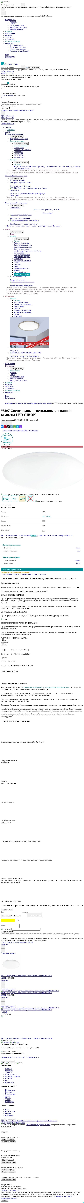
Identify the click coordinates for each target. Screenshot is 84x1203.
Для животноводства (14, 226)
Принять (4, 1200)
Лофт (38, 166)
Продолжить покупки (9, 1141)
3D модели (9, 386)
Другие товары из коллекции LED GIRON (17, 942)
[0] (2, 91)
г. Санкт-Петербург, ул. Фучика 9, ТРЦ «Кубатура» (20, 1057)
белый (78, 548)
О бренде (8, 1069)
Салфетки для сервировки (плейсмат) (28, 251)
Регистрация (10, 398)
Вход (7, 396)
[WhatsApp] (14, 426)
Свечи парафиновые (21, 268)
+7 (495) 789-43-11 (20, 1121)
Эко (21, 168)
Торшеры (33, 170)
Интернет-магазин (16, 45)
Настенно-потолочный (22, 150)
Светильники (24, 170)
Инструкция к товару (10, 574)
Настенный (18, 152)
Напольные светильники (44, 197)
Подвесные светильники (23, 304)
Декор (7, 229)
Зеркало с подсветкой (44, 172)
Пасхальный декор (21, 272)
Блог (7, 1080)
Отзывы (33, 535)
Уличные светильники (22, 310)
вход (7, 55)
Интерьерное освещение (14, 134)
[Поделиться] (9, 423)
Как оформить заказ (17, 26)
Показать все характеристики (11, 569)
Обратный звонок (7, 71)
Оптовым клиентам (12, 41)
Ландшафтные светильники (57, 199)
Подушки (17, 264)
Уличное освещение (17, 181)
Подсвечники (19, 253)
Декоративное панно (22, 249)
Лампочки (18, 316)
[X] (8, 426)
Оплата (12, 24)
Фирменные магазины (18, 47)
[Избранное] (3, 423)
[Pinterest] (5, 426)
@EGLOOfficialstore (49, 1121)
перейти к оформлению (9, 110)
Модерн (17, 166)
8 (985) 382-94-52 (7, 116)
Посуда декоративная (22, 255)
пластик (77, 560)
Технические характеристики (13, 430)
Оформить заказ (7, 1160)
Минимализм (25, 166)
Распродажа (9, 296)
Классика (26, 168)
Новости (8, 1078)
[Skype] (17, 426)
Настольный (18, 156)
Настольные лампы (46, 170)
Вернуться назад (17, 137)
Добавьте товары (7, 95)
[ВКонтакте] (2, 426)
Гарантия (8, 35)
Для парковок (38, 226)
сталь (78, 551)
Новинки (11, 130)
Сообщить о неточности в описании (15, 572)
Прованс (17, 168)
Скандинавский (46, 166)
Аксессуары (40, 199)
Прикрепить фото (35, 916)
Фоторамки (18, 259)
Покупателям (10, 20)
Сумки (16, 266)
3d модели (9, 37)
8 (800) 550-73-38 (7, 73)
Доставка (13, 22)
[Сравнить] (14, 423)
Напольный (18, 154)
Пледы (16, 263)
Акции (7, 132)
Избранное (9, 1115)
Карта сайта (9, 1082)
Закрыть (4, 1132)
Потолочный (19, 148)
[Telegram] (11, 426)
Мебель (17, 270)
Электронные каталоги (18, 27)
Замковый (64, 166)
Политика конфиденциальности (38, 1125)
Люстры (14, 170)
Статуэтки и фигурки (22, 257)
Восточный (56, 166)
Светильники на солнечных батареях (20, 199)
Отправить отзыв (7, 932)
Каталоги (8, 31)
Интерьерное (10, 1090)
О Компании (10, 33)
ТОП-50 (8, 127)
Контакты (9, 43)
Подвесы (65, 170)
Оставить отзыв (7, 910)
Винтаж (77, 166)
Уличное (8, 1092)
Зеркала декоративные (22, 261)
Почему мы (69, 535)
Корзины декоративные (23, 247)
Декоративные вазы (21, 243)
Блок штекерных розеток (64, 197)
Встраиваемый (19, 157)
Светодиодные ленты (15, 172)
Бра (8, 170)
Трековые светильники (62, 172)
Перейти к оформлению (10, 1190)
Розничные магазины (18, 49)
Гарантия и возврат (57, 535)
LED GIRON (46, 516)
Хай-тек (33, 166)
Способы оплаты (11, 1074)
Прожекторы (74, 199)
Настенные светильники (24, 197)
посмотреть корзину (25, 110)
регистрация (10, 57)
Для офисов (57, 226)
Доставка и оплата (31, 430)
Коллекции (9, 1102)
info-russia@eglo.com (34, 1121)
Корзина (8, 1113)
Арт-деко (71, 166)
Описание (26, 535)
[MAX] (20, 426)
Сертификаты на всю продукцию (33, 574)
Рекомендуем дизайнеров (19, 51)
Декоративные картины (23, 245)
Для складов (48, 226)
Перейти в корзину (8, 1139)
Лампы (75, 172)
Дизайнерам (9, 39)
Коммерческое (15, 208)
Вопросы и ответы (17, 29)
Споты (57, 170)
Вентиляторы (29, 172)
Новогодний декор (22, 274)
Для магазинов (27, 226)
